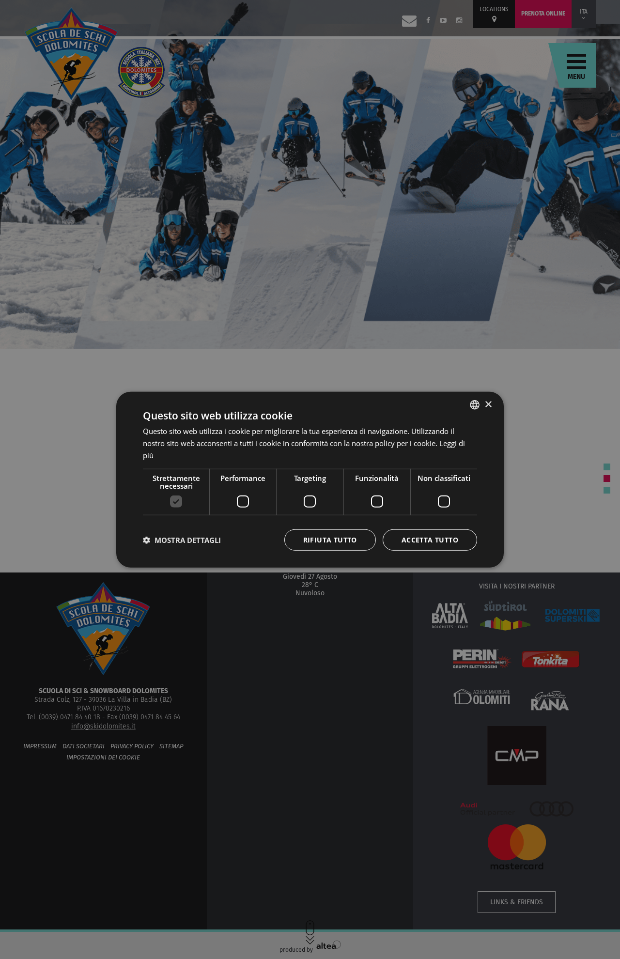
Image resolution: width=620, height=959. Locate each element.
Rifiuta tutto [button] (330, 539)
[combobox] (475, 405)
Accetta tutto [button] (430, 539)
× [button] (488, 404)
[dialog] (310, 480)
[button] (182, 539)
